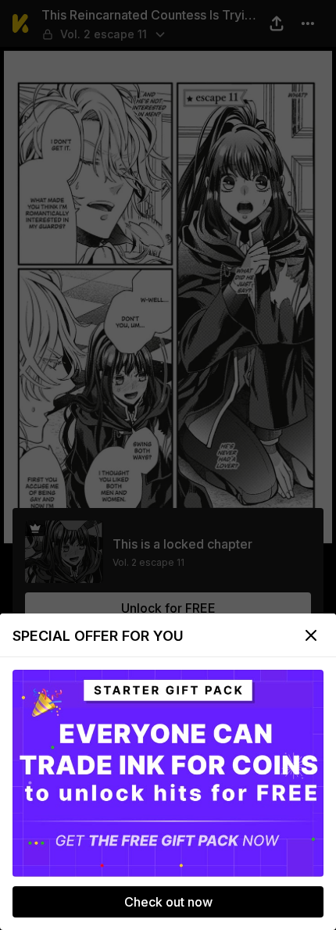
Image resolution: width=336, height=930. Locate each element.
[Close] (310, 635)
